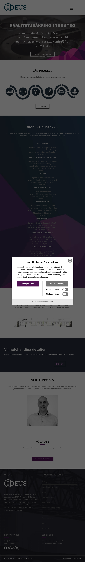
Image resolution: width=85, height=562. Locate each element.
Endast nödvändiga (57, 284)
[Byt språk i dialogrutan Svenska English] (69, 261)
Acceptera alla (28, 284)
